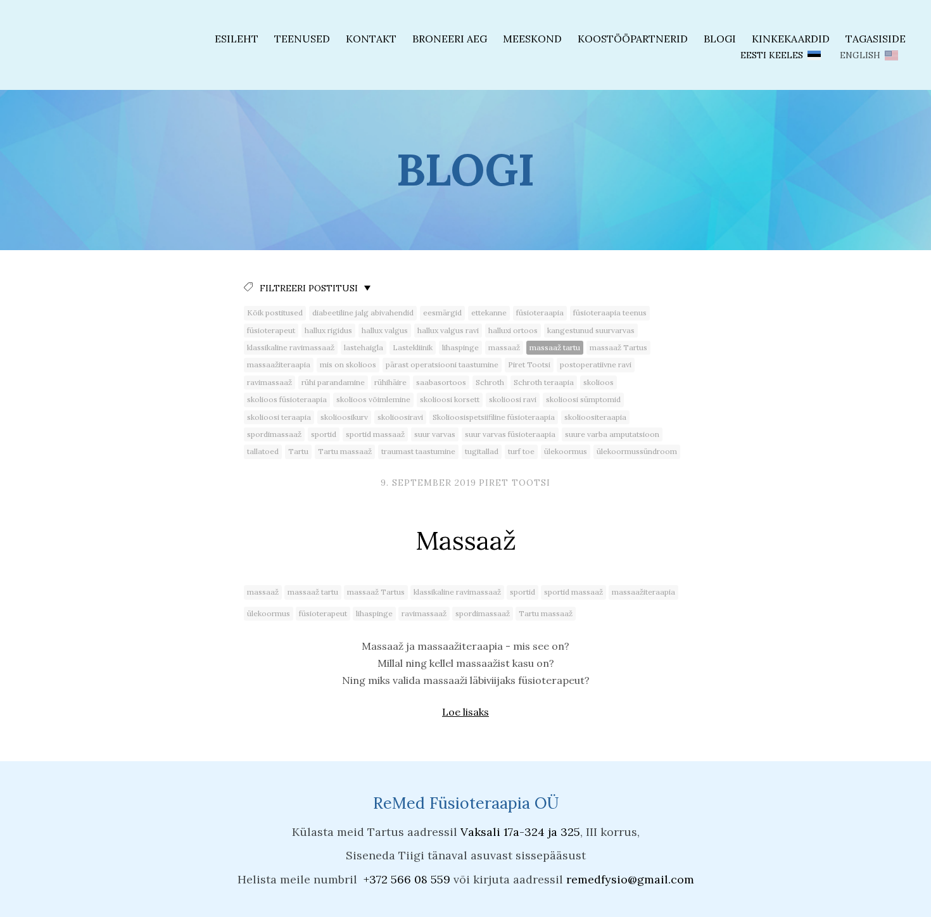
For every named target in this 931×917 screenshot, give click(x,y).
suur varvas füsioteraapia (510, 434)
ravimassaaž (269, 382)
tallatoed (263, 451)
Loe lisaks (465, 711)
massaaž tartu (554, 347)
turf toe (521, 451)
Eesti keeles (771, 55)
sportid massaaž (375, 434)
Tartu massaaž (345, 451)
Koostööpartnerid (633, 38)
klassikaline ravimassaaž (290, 347)
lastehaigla (363, 347)
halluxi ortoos (513, 330)
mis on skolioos (348, 364)
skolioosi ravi (512, 399)
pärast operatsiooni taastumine (442, 364)
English (860, 55)
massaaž (504, 347)
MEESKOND (532, 38)
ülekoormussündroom (637, 451)
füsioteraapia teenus (610, 312)
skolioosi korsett (449, 399)
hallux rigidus (328, 330)
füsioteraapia (540, 312)
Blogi (720, 38)
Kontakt (371, 38)
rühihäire (390, 382)
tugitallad (481, 451)
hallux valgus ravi (448, 330)
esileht (236, 38)
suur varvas (434, 434)
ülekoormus (565, 451)
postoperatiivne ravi (595, 364)
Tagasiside (876, 38)
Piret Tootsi (529, 364)
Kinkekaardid (791, 38)
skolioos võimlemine (373, 399)
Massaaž (465, 540)
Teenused (302, 38)
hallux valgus (385, 330)
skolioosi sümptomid (583, 399)
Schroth (490, 382)
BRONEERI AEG (449, 38)
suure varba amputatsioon (612, 434)
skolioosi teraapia (279, 417)
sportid (323, 434)
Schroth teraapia (544, 382)
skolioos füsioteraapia (287, 399)
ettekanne (489, 312)
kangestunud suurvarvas (591, 330)
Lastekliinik (413, 347)
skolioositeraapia (595, 417)
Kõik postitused (275, 312)
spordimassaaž (274, 434)
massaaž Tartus (618, 347)
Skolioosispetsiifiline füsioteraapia (494, 417)
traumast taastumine (418, 451)
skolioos (598, 382)
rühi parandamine (333, 382)
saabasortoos (441, 382)
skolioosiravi (400, 417)
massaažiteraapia (278, 364)
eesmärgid (442, 312)
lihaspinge (460, 347)
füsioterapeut (271, 330)
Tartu (298, 451)
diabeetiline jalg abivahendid (363, 312)
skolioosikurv (344, 417)
